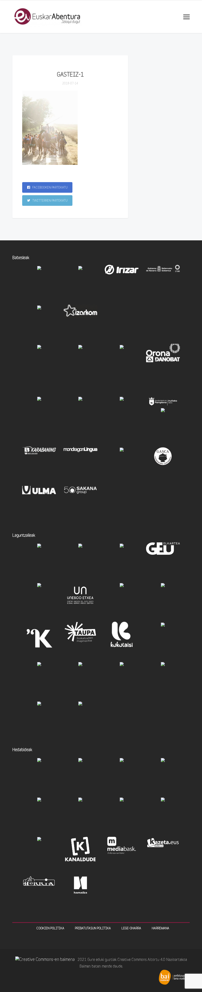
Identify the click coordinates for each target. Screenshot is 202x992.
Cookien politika (50, 928)
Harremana (160, 928)
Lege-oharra (131, 928)
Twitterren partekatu (49, 200)
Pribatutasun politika (93, 928)
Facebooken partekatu (49, 187)
